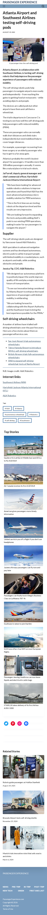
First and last (37, 891)
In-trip (27, 887)
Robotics (34, 414)
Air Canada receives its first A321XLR (19, 486)
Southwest (25, 420)
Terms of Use (8, 909)
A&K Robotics (9, 395)
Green (21, 891)
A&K (7, 408)
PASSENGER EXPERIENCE (20, 2)
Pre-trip (16, 887)
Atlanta (18, 408)
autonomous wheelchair (14, 414)
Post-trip (39, 887)
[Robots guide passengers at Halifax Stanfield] (23, 766)
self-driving (10, 420)
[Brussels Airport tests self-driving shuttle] (23, 802)
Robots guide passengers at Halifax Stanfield (21, 782)
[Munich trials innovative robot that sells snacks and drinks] (23, 838)
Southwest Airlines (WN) (14, 382)
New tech (7, 891)
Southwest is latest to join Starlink (18, 624)
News (5, 887)
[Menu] (4, 6)
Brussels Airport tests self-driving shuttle (20, 818)
